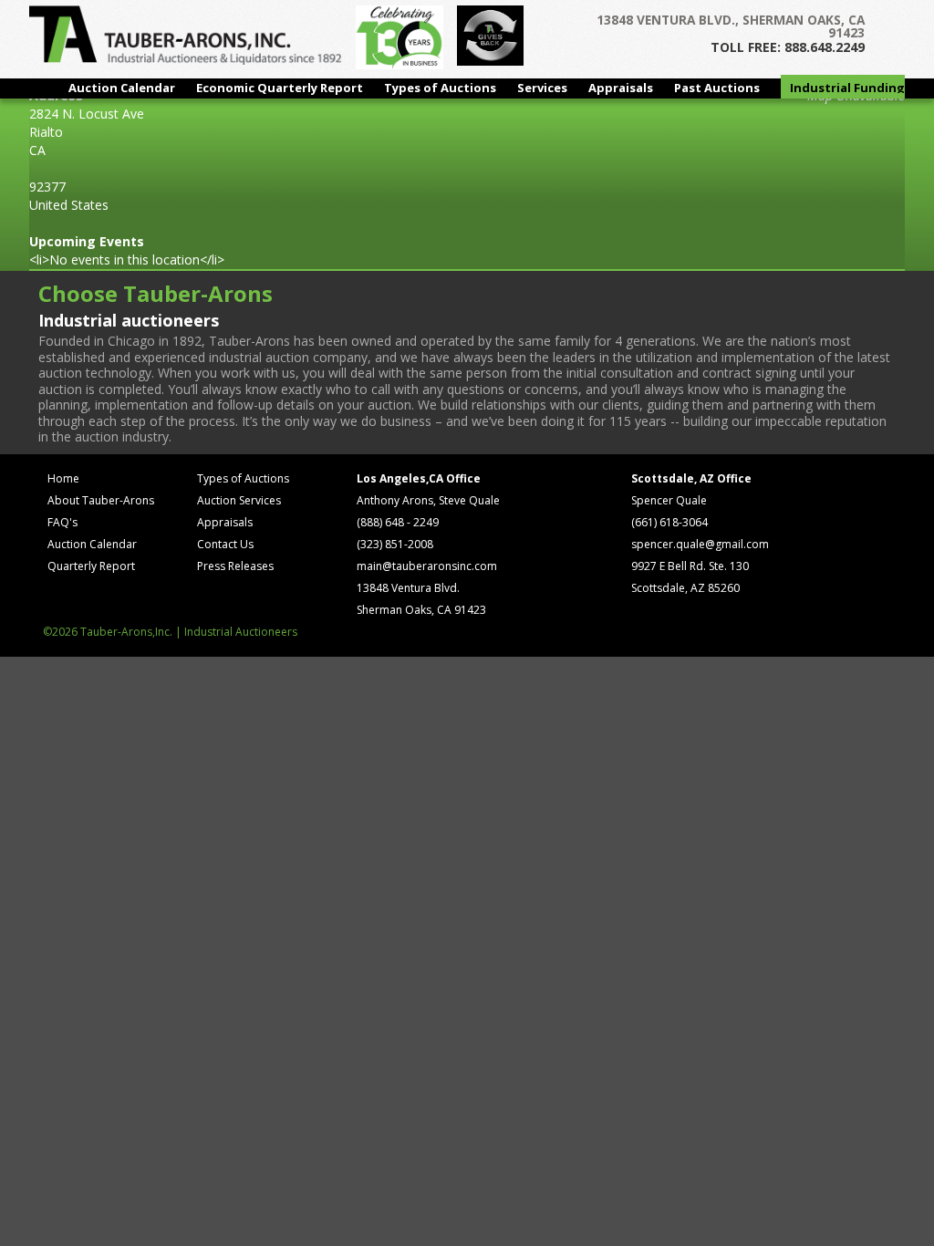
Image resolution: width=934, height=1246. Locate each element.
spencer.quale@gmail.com (700, 544)
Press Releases (235, 566)
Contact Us (225, 544)
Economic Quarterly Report (279, 87)
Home (63, 478)
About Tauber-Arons (100, 500)
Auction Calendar (121, 87)
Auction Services (239, 500)
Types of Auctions (440, 87)
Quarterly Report (91, 566)
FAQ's (62, 522)
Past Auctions (717, 87)
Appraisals (620, 87)
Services (542, 87)
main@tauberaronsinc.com (427, 566)
